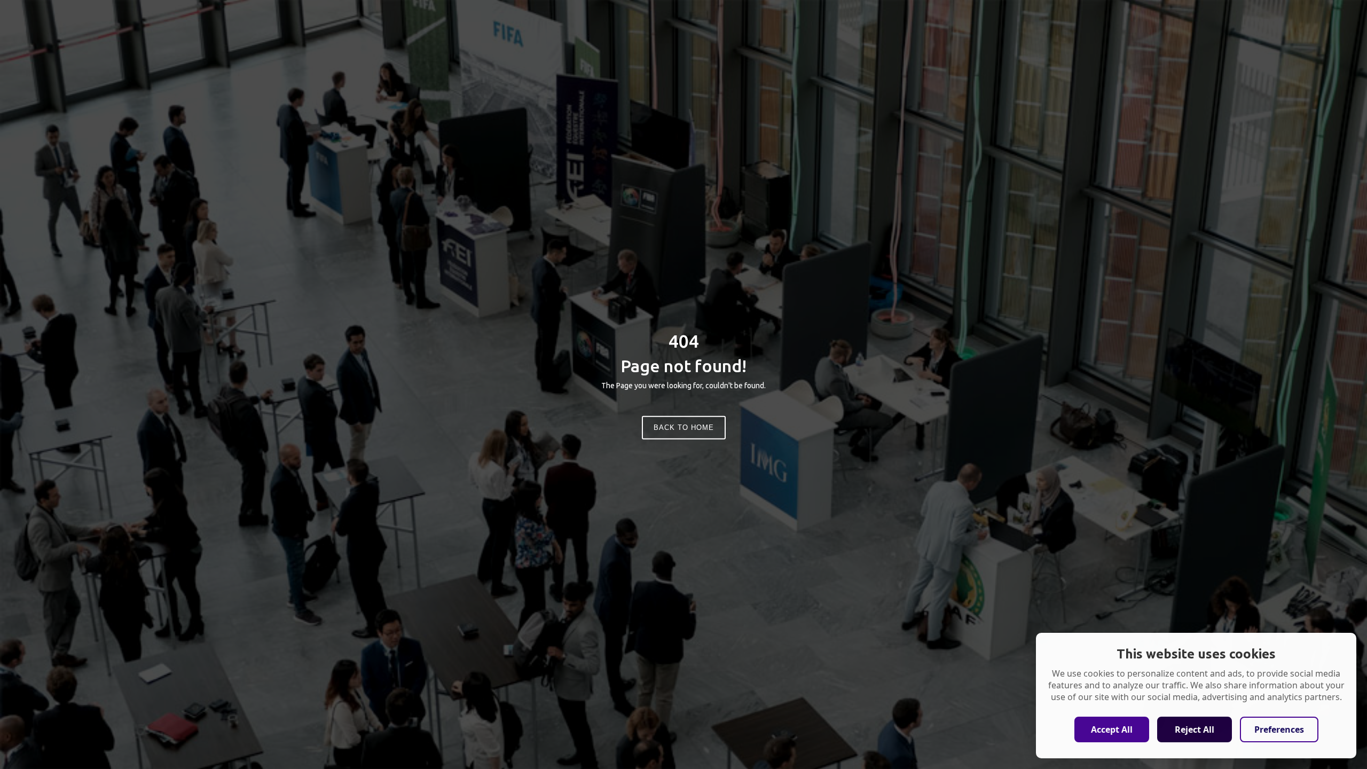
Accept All (1112, 729)
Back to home (684, 427)
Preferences (1279, 729)
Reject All (1194, 729)
